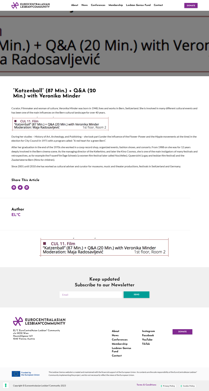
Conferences (98, 5)
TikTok (146, 344)
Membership (116, 5)
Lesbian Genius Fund (138, 5)
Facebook (148, 335)
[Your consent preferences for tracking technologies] (6, 385)
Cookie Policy (189, 386)
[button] (13, 187)
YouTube (147, 340)
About (74, 5)
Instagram (148, 331)
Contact (158, 5)
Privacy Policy (169, 386)
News (84, 5)
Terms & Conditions (146, 385)
